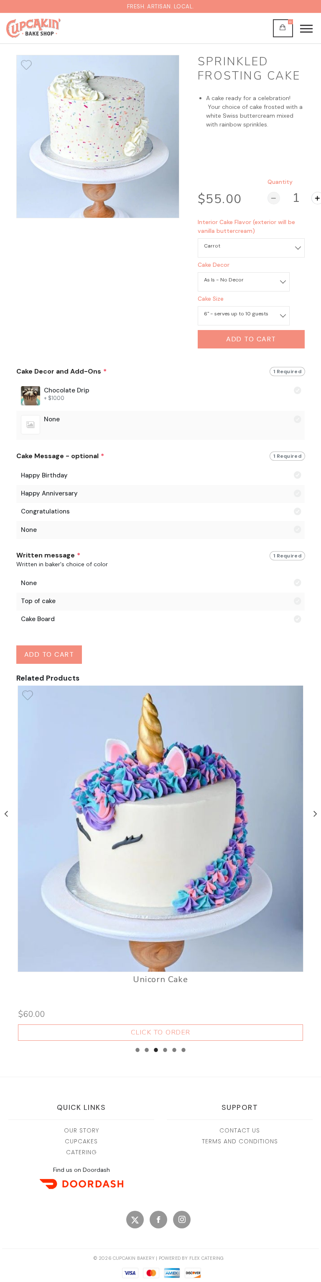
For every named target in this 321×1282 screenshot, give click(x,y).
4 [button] (165, 1052)
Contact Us (239, 1130)
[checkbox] (26, 64)
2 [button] (147, 1052)
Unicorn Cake (160, 979)
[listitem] (160, 863)
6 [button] (183, 1052)
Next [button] (315, 812)
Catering (81, 1152)
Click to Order (161, 1032)
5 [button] (174, 1052)
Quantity (280, 182)
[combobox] (251, 246)
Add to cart (251, 339)
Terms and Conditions (240, 1141)
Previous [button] (6, 812)
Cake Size (211, 298)
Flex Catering (206, 1258)
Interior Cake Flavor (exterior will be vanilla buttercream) (246, 226)
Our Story (81, 1130)
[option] (98, 136)
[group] (160, 403)
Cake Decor (213, 264)
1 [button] (137, 1052)
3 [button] (156, 1052)
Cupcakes (81, 1141)
